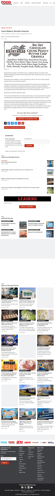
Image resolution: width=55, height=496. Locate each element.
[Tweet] (15, 123)
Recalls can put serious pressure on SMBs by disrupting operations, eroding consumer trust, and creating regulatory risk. (45, 379)
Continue (29, 145)
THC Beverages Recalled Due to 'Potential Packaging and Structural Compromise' (9, 374)
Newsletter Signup (9, 490)
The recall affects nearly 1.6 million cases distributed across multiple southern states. (9, 328)
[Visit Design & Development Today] (4, 442)
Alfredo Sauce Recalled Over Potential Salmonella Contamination (44, 324)
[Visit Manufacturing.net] (43, 442)
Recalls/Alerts (6, 28)
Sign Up (4, 462)
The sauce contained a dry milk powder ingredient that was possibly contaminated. (44, 329)
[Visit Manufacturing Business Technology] (51, 442)
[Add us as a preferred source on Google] (22, 123)
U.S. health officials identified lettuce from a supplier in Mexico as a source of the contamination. (27, 329)
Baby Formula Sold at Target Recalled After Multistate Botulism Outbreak (8, 349)
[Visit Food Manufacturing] (12, 442)
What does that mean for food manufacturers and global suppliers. (44, 403)
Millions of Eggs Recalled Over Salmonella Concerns (15, 178)
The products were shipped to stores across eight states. (26, 304)
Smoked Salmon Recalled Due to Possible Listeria (36, 224)
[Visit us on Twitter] (25, 487)
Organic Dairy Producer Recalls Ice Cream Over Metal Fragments (27, 374)
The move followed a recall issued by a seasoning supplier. (27, 402)
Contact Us (29, 490)
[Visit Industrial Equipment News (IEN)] (19, 442)
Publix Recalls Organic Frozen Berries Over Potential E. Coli (17, 169)
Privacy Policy (36, 490)
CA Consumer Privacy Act (28, 492)
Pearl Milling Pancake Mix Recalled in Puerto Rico (44, 348)
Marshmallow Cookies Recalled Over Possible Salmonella (8, 233)
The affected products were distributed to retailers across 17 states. (27, 379)
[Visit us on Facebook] (22, 487)
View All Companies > (27, 206)
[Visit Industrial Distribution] (35, 442)
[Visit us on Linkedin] (29, 487)
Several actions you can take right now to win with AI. (9, 304)
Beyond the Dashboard (35, 232)
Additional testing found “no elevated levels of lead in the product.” (26, 428)
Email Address (28, 138)
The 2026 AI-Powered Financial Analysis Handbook (9, 301)
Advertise (17, 490)
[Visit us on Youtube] (32, 487)
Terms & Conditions (45, 490)
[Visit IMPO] (27, 442)
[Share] (9, 123)
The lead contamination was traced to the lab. (8, 425)
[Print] (5, 123)
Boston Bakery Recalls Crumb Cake (8, 224)
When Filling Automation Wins (9, 162)
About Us (23, 490)
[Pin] (19, 123)
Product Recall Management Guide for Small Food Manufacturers (44, 374)
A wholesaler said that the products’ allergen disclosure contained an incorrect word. (44, 353)
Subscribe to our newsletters (27, 118)
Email (2, 456)
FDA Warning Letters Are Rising (43, 398)
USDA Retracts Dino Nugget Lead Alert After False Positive (9, 422)
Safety (39, 395)
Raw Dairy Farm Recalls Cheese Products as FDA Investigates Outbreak (45, 423)
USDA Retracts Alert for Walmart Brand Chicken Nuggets (25, 423)
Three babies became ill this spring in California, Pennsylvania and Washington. (9, 354)
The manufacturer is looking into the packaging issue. (9, 378)
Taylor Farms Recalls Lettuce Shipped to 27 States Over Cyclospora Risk (20, 187)
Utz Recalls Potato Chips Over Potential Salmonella (27, 398)
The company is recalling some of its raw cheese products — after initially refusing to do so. (45, 428)
